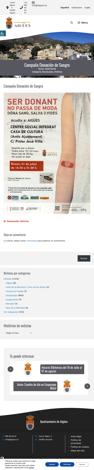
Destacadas (47, 72)
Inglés (87, 7)
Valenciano (76, 7)
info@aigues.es (39, 5)
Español (65, 7)
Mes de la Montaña (15, 308)
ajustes (31, 468)
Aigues (9, 283)
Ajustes (82, 464)
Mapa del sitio (78, 450)
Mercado (10, 303)
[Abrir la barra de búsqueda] (71, 22)
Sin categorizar (11, 312)
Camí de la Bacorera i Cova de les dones (26, 287)
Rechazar (67, 464)
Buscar (84, 258)
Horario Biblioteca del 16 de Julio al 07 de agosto (61, 369)
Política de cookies (80, 447)
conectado (31, 241)
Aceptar (52, 464)
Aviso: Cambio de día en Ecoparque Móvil (36, 386)
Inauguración (12, 299)
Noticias (58, 72)
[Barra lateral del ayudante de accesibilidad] (3, 33)
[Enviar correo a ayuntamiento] (33, 2)
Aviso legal (76, 436)
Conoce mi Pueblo (15, 291)
